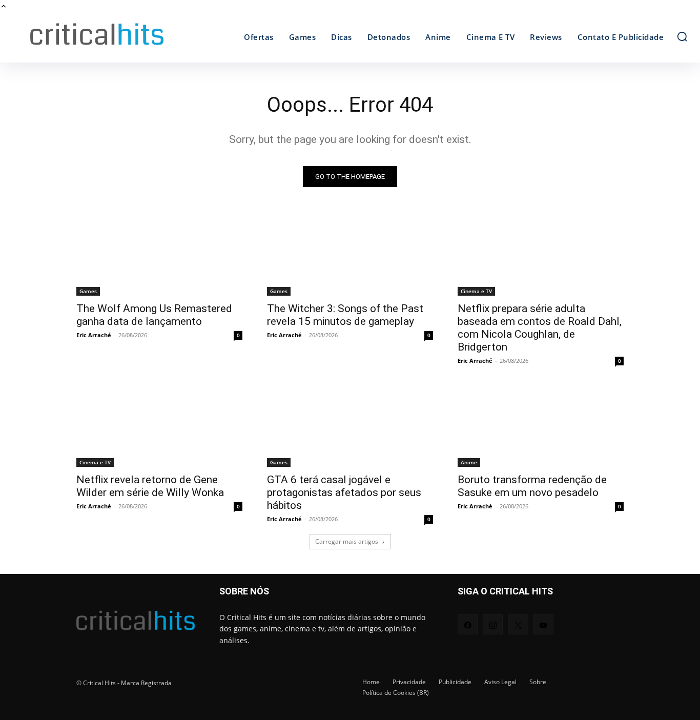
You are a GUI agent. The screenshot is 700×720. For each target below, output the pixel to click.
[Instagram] (493, 614)
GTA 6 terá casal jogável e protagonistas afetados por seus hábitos (344, 482)
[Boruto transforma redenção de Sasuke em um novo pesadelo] (541, 414)
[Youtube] (543, 614)
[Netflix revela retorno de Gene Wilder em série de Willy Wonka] (159, 414)
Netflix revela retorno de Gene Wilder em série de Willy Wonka (150, 475)
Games (88, 280)
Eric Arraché (93, 324)
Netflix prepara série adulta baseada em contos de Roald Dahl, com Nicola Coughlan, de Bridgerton (540, 317)
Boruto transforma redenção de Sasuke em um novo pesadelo (532, 475)
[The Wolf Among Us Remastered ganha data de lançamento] (159, 243)
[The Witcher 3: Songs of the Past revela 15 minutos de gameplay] (350, 243)
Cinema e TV (476, 280)
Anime (469, 451)
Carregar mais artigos (346, 530)
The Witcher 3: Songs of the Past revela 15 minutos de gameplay (345, 304)
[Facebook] (468, 614)
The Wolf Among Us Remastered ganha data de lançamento (154, 304)
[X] (518, 614)
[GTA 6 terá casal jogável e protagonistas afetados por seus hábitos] (350, 414)
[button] (682, 25)
